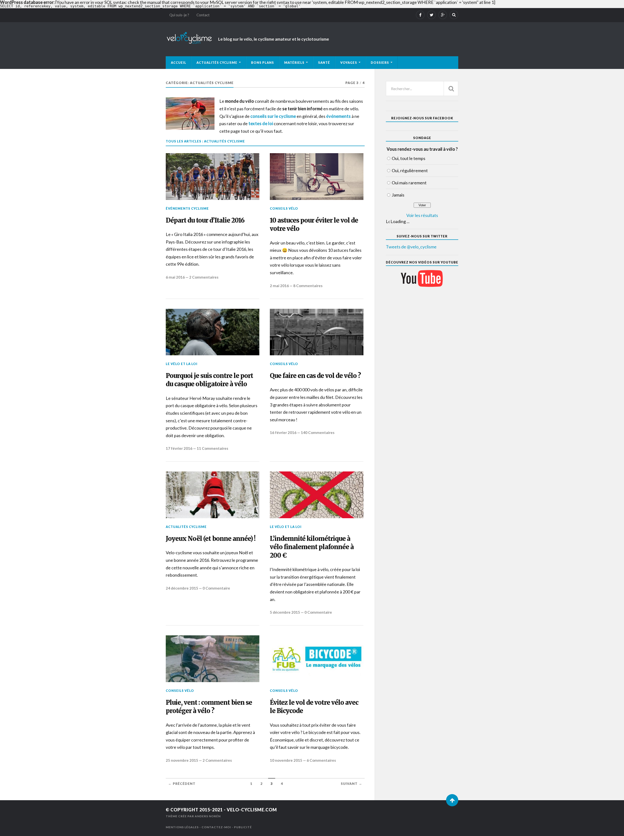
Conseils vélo (284, 208)
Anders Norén (208, 816)
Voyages (348, 63)
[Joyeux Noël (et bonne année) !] (212, 494)
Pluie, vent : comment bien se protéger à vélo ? (209, 707)
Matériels (294, 63)
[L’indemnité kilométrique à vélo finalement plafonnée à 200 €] (316, 494)
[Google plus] (442, 14)
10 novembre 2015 (286, 760)
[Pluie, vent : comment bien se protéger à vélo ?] (212, 658)
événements (338, 116)
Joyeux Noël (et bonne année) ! (210, 539)
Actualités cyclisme (216, 63)
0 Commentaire (216, 588)
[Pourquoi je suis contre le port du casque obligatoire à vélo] (212, 332)
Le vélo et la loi (181, 364)
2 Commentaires (203, 277)
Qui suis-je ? (179, 15)
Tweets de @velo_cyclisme (411, 246)
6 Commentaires (321, 760)
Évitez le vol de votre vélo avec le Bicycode (314, 707)
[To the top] (452, 800)
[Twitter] (431, 14)
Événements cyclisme (187, 208)
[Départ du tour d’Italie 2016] (212, 176)
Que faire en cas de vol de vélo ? (315, 376)
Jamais (398, 194)
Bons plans (262, 63)
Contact (203, 15)
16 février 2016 (283, 432)
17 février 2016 (179, 448)
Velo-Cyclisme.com (252, 809)
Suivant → (351, 784)
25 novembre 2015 (182, 760)
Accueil (178, 63)
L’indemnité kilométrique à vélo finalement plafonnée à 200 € (312, 547)
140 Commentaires (317, 432)
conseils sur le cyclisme (273, 116)
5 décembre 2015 (285, 612)
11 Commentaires (212, 448)
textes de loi (260, 123)
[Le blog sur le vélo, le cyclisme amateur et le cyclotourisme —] (190, 38)
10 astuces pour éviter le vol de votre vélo (314, 224)
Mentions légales (182, 827)
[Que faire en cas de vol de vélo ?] (316, 332)
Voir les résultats (422, 215)
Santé (324, 63)
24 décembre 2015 (182, 588)
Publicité (243, 827)
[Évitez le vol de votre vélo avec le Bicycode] (316, 658)
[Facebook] (420, 14)
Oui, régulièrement (410, 170)
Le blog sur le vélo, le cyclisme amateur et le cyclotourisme (273, 39)
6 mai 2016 (175, 277)
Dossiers (380, 63)
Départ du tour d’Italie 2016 (205, 220)
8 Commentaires (307, 285)
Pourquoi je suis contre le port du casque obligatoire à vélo (209, 380)
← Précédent (181, 784)
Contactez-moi (216, 827)
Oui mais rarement (409, 182)
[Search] (453, 14)
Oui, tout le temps (408, 158)
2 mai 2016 (279, 285)
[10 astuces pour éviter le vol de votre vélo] (316, 176)
